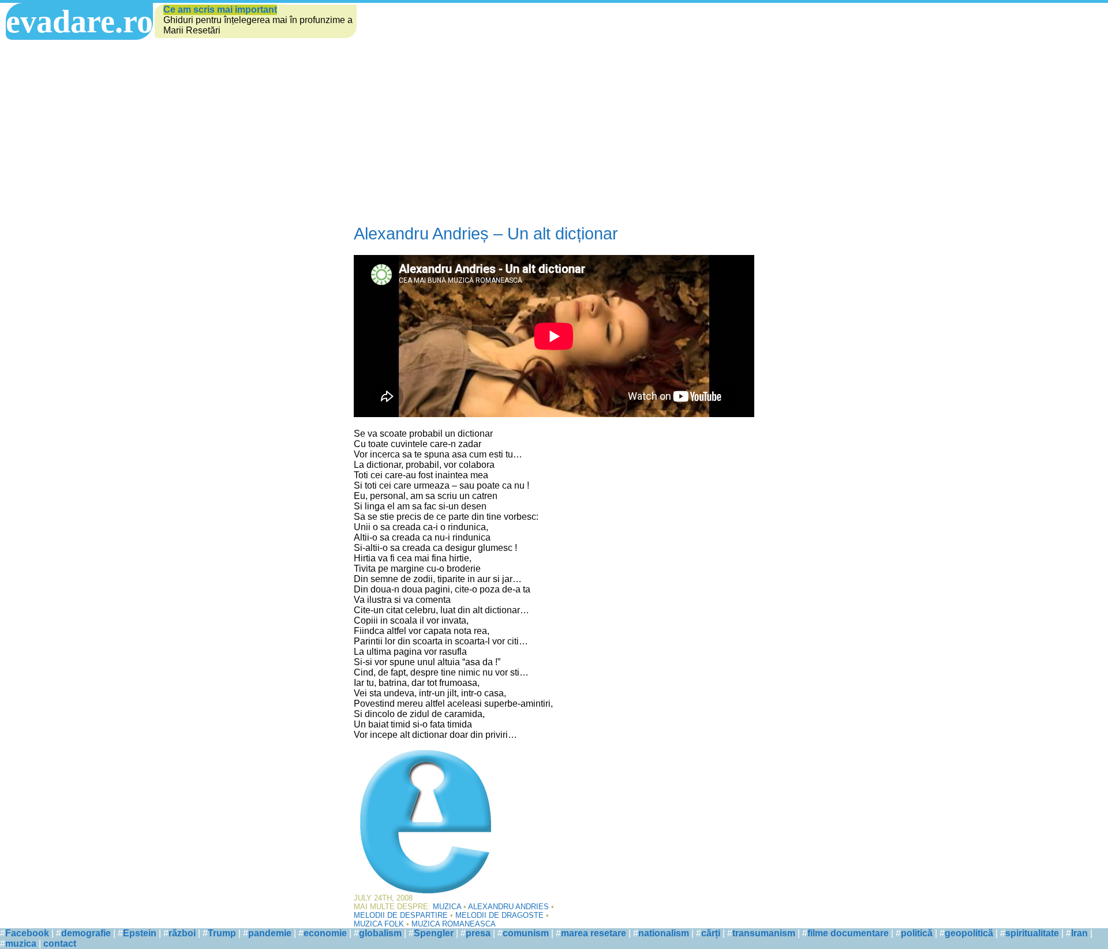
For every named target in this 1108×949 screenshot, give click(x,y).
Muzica (447, 906)
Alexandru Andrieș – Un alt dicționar (486, 233)
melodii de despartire (401, 915)
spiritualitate (1032, 933)
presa (478, 933)
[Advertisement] (554, 126)
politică (917, 933)
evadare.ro (79, 21)
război (182, 933)
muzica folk (379, 924)
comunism (526, 933)
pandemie (269, 933)
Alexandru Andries (508, 906)
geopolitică (969, 933)
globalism (380, 933)
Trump (222, 933)
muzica (20, 943)
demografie (86, 933)
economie (325, 933)
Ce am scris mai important (220, 9)
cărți (710, 933)
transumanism (763, 933)
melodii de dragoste (499, 915)
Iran (1079, 933)
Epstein (139, 933)
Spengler (434, 933)
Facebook (27, 933)
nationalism (663, 933)
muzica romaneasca (453, 924)
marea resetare (593, 933)
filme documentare (848, 933)
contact (59, 943)
